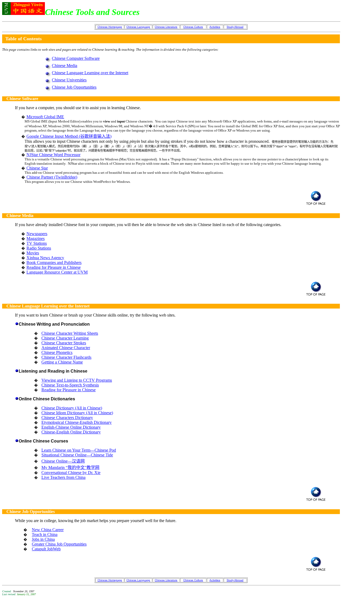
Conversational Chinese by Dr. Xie (70, 472)
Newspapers (36, 233)
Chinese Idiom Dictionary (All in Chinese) (77, 412)
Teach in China (44, 534)
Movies (32, 253)
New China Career (48, 529)
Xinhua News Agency (45, 257)
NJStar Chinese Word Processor (53, 154)
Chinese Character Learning (65, 338)
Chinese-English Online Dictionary (71, 432)
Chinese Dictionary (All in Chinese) (71, 408)
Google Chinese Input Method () (68, 136)
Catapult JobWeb (46, 549)
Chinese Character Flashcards (66, 357)
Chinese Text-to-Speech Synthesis (70, 385)
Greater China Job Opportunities (59, 544)
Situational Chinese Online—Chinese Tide (77, 455)
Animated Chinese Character (65, 347)
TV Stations (36, 243)
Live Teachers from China (63, 477)
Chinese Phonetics (56, 352)
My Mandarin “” (70, 467)
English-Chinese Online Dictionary (71, 427)
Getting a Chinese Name (62, 362)
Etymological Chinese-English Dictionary (76, 422)
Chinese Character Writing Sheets (69, 333)
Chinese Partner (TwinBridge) (51, 177)
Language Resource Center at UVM (57, 272)
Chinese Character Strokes (63, 343)
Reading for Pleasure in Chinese (53, 267)
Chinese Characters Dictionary (67, 417)
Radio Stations (38, 248)
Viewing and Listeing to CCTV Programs (76, 380)
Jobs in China (43, 539)
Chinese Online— (63, 461)
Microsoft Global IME (45, 117)
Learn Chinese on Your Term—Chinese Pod (78, 450)
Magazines (35, 238)
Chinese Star (37, 168)
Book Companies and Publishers (53, 262)
